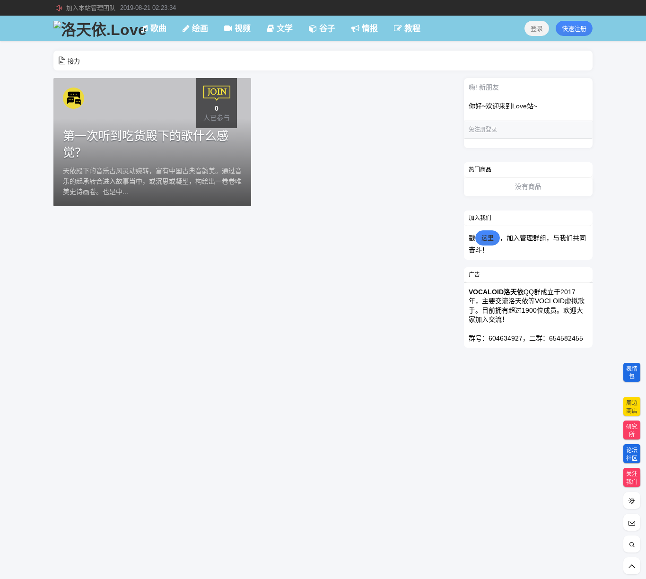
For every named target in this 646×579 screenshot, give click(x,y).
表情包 (631, 373)
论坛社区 (631, 454)
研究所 (631, 430)
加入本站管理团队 (121, 8)
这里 (487, 237)
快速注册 (574, 28)
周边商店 (631, 407)
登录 (537, 28)
